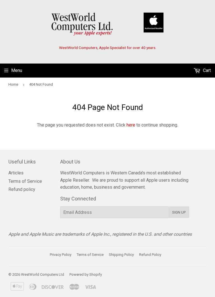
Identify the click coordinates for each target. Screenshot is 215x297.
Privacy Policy (60, 254)
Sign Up (179, 212)
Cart (206, 70)
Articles (16, 173)
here (131, 125)
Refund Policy (150, 254)
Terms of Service (25, 181)
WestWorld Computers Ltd (42, 274)
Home (13, 84)
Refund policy (21, 189)
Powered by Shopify (85, 274)
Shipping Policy (121, 254)
